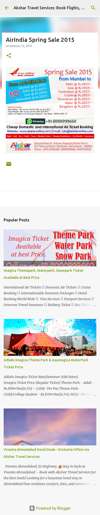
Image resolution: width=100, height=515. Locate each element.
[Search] (93, 8)
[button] (9, 56)
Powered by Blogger (53, 508)
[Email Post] (9, 165)
